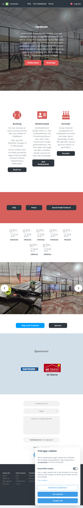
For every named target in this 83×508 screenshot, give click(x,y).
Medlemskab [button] (34, 476)
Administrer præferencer (57, 488)
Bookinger (51, 63)
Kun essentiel (58, 494)
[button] (3, 4)
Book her (17, 169)
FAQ (29, 4)
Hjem (5, 476)
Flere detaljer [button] (42, 480)
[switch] (75, 468)
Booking (32, 478)
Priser (51, 4)
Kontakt (65, 153)
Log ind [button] (77, 4)
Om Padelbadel (39, 4)
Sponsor (58, 325)
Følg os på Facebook (30, 325)
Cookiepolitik (43, 462)
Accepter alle (58, 501)
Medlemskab (33, 63)
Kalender (32, 481)
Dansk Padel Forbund (61, 207)
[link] (72, 4)
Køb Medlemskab (43, 163)
